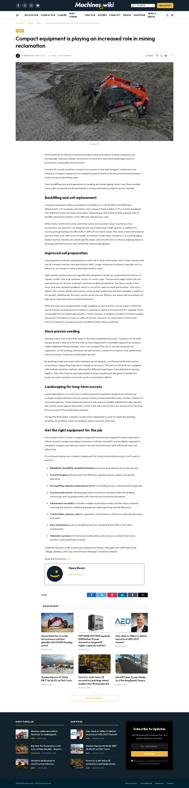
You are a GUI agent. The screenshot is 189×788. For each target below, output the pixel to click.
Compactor (48, 15)
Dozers (102, 15)
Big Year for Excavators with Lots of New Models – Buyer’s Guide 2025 (46, 747)
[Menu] (17, 15)
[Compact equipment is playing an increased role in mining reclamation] (94, 101)
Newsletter (165, 5)
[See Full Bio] (83, 574)
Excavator (31, 15)
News (20, 31)
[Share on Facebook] (157, 55)
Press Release (146, 783)
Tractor (90, 15)
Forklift (114, 15)
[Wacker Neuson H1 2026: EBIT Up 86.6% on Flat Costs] (57, 663)
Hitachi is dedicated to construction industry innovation (43, 762)
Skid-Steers (73, 15)
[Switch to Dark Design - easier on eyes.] (167, 15)
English (141, 5)
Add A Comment (94, 698)
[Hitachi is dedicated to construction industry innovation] (22, 763)
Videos (127, 15)
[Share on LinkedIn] (166, 55)
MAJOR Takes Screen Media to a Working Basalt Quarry (131, 679)
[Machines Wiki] (94, 5)
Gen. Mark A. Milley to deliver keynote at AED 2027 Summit (131, 639)
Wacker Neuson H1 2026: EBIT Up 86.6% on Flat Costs (56, 679)
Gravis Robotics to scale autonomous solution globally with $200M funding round (56, 640)
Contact (170, 783)
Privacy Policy (144, 764)
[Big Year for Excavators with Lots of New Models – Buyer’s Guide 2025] (22, 749)
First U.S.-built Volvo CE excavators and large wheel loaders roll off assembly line (93, 680)
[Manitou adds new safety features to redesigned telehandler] (22, 734)
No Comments (66, 56)
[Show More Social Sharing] (171, 55)
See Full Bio (75, 574)
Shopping (139, 15)
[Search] (171, 15)
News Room (28, 56)
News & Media (152, 15)
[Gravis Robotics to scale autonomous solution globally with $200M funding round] (57, 622)
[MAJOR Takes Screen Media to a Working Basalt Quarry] (132, 663)
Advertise (159, 783)
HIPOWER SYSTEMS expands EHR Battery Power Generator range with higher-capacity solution (94, 640)
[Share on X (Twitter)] (161, 55)
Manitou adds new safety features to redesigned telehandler (44, 733)
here (68, 558)
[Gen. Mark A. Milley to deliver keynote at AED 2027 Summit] (132, 622)
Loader (62, 15)
